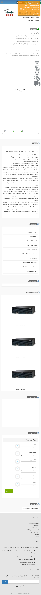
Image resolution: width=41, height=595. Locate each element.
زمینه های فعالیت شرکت (33, 532)
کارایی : (34, 445)
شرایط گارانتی (35, 525)
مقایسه (17, 90)
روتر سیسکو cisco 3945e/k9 (30, 508)
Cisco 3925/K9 (20, 389)
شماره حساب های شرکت (33, 530)
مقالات (37, 536)
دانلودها (37, 534)
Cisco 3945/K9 (20, 357)
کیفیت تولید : (32, 452)
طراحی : (34, 475)
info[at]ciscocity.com (24, 559)
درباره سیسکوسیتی (34, 523)
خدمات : (34, 467)
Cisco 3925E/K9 (20, 325)
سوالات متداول (35, 528)
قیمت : (34, 483)
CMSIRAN (20, 594)
